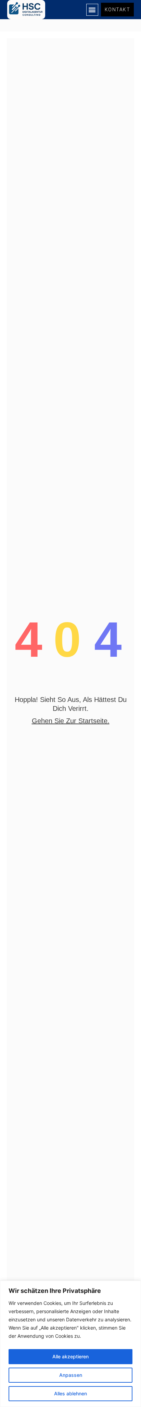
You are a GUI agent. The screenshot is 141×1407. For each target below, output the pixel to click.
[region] (70, 1344)
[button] (92, 10)
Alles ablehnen (70, 1393)
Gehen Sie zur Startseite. (71, 721)
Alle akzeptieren (70, 1356)
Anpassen (70, 1375)
